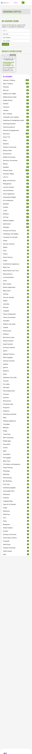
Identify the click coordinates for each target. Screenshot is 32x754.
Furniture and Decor (15, 230)
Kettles (15, 301)
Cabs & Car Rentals (15, 504)
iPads (15, 521)
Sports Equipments (15, 287)
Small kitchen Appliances (15, 264)
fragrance (15, 411)
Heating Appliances (15, 421)
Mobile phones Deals (15, 97)
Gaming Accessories (15, 534)
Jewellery (15, 167)
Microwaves (15, 401)
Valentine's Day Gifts (15, 377)
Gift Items (15, 387)
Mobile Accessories (15, 157)
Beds (15, 417)
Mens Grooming (15, 437)
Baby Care (15, 267)
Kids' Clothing (15, 114)
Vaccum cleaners (15, 297)
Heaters (15, 364)
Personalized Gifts (15, 391)
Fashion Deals (15, 170)
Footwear (15, 107)
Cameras (15, 394)
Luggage (15, 311)
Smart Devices (15, 257)
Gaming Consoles (15, 361)
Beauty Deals (15, 150)
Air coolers (15, 384)
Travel (15, 210)
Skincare (15, 90)
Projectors (15, 407)
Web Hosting (15, 478)
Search (5, 44)
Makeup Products (15, 354)
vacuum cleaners (15, 187)
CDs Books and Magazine (15, 464)
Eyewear (15, 397)
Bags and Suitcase (15, 180)
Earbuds (15, 104)
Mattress (15, 214)
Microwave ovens (15, 337)
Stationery (15, 511)
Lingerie (15, 327)
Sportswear (15, 224)
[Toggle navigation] (29, 3)
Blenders (15, 427)
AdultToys (15, 514)
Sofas (15, 374)
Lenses (15, 447)
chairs (15, 281)
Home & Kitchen (15, 190)
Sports (15, 351)
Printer (15, 240)
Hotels (15, 260)
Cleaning (15, 498)
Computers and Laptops (15, 117)
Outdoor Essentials (15, 548)
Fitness (15, 254)
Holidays (15, 334)
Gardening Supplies (15, 488)
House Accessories (15, 317)
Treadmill (15, 541)
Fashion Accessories (15, 147)
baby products (15, 274)
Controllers (15, 424)
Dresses (15, 307)
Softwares (15, 494)
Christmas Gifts (15, 404)
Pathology (15, 471)
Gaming (15, 294)
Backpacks (15, 524)
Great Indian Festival (15, 538)
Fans (15, 518)
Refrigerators (15, 184)
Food (15, 250)
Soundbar (15, 321)
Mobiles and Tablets (15, 94)
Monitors (15, 144)
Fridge (15, 431)
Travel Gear (15, 434)
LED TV (15, 177)
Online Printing (15, 468)
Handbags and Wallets (15, 234)
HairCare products (15, 127)
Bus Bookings (15, 481)
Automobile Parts (15, 491)
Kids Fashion (15, 284)
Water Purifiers (15, 528)
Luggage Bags (15, 501)
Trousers (15, 381)
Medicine (15, 371)
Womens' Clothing (15, 80)
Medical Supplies (15, 220)
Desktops (15, 227)
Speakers (15, 204)
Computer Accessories (15, 237)
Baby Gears (15, 291)
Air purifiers (15, 454)
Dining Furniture (15, 341)
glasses (15, 367)
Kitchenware (15, 331)
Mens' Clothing (15, 84)
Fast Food (15, 484)
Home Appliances (15, 194)
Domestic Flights (15, 174)
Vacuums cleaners (15, 347)
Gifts (15, 554)
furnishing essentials (15, 414)
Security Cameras (15, 244)
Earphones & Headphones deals (15, 120)
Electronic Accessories (15, 160)
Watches (15, 87)
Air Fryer (15, 217)
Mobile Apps (15, 441)
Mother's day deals (15, 324)
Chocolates (15, 444)
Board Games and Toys (15, 270)
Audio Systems (15, 344)
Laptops (15, 110)
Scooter (15, 531)
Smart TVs (15, 137)
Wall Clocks (15, 544)
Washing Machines (15, 124)
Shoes (15, 140)
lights (15, 451)
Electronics (15, 134)
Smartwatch (15, 154)
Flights (15, 247)
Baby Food (15, 461)
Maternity (15, 474)
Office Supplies (15, 357)
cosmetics (15, 304)
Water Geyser (15, 551)
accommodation (15, 277)
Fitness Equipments (15, 314)
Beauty (15, 164)
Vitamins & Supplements (15, 130)
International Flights (15, 197)
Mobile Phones (15, 100)
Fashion (15, 207)
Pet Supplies (15, 458)
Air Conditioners (15, 200)
